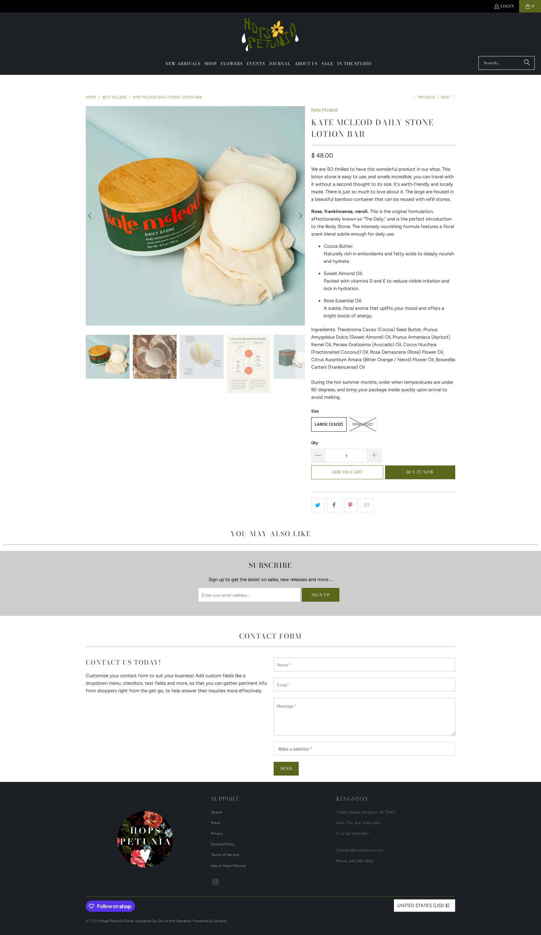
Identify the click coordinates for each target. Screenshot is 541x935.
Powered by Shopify (210, 921)
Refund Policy (222, 844)
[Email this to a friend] (367, 505)
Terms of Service (225, 855)
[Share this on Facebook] (334, 505)
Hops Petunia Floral (116, 921)
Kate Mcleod (324, 110)
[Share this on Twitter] (318, 505)
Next (446, 97)
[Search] (527, 63)
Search (217, 812)
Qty (314, 442)
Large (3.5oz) (329, 424)
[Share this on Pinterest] (350, 505)
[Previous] (90, 215)
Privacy (217, 833)
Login (507, 6)
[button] (210, 64)
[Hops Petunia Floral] (270, 36)
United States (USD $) (423, 905)
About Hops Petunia (228, 866)
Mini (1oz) (363, 424)
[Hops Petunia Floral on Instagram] (215, 882)
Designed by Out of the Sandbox (163, 921)
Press (215, 823)
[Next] (300, 215)
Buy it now (420, 472)
